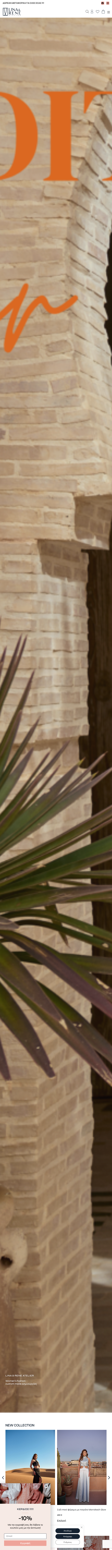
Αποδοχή (68, 1531)
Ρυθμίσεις (68, 1542)
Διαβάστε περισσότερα (69, 1520)
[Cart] (103, 12)
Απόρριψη (67, 1536)
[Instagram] (107, 3)
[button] (3, 1477)
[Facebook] (102, 3)
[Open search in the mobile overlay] (87, 12)
